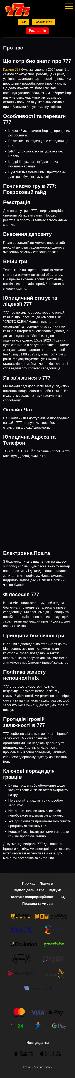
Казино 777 (11, 69)
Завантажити (43, 22)
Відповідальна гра (29, 890)
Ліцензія (46, 883)
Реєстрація (37, 30)
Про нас (28, 883)
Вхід (23, 22)
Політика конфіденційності (32, 897)
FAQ (62, 897)
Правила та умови (37, 903)
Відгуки (55, 890)
